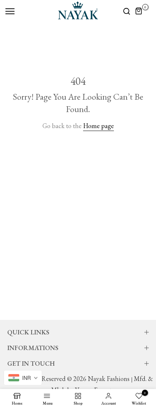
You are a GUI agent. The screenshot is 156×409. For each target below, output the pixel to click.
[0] (139, 11)
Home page (98, 126)
